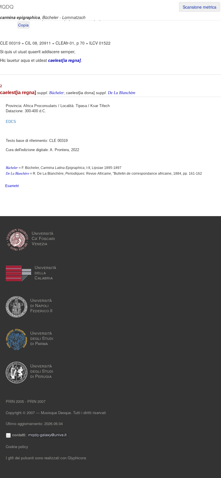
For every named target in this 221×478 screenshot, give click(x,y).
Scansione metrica (199, 7)
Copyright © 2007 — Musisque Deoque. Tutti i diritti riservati (56, 412)
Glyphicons (77, 457)
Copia (23, 25)
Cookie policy (17, 446)
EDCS (11, 121)
